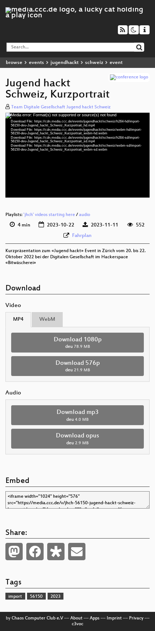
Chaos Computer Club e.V (37, 618)
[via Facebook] (35, 551)
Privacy (136, 618)
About (76, 618)
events (36, 63)
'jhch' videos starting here (49, 214)
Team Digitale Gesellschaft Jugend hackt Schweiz (61, 107)
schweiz (94, 63)
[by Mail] (76, 551)
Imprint (114, 618)
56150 (36, 596)
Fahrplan (82, 236)
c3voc (77, 624)
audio (84, 214)
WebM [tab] (47, 319)
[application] (77, 155)
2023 (55, 596)
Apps (94, 618)
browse (14, 63)
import (15, 596)
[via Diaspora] (56, 551)
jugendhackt (64, 63)
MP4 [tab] (18, 319)
